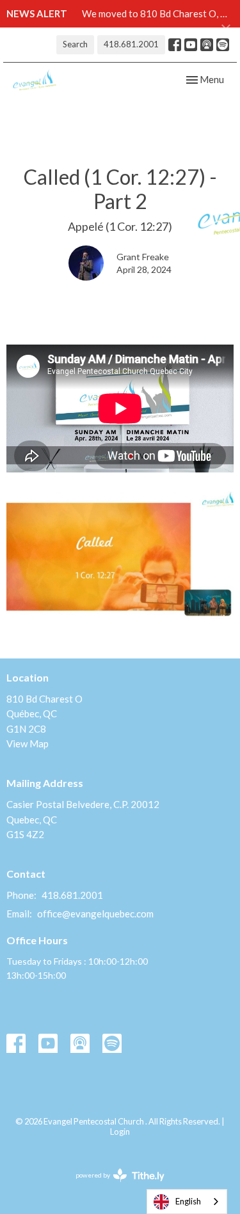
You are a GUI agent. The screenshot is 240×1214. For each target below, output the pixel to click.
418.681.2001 (131, 44)
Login (120, 1131)
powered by (114, 1186)
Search (75, 44)
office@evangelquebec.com (95, 913)
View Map (27, 743)
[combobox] (187, 1201)
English (188, 1201)
